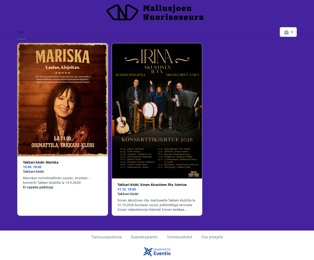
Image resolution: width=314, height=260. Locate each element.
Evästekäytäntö (144, 237)
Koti (21, 32)
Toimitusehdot (179, 237)
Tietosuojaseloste (106, 237)
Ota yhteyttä (212, 237)
